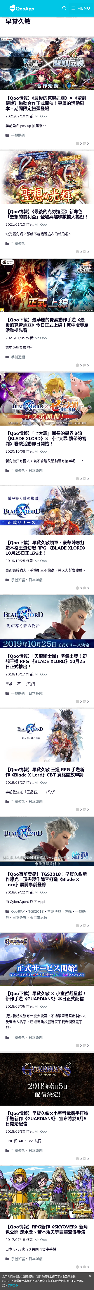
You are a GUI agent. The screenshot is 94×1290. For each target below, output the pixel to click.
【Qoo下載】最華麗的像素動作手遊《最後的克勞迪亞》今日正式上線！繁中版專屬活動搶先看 (47, 325)
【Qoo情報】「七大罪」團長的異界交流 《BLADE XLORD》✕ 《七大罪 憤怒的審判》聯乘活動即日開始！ (46, 439)
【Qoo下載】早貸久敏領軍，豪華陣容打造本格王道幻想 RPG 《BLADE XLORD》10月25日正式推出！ (46, 548)
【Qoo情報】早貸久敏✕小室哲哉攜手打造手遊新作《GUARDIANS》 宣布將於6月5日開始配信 (46, 1119)
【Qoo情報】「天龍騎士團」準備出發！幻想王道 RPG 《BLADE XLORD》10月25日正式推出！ (46, 661)
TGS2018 (36, 911)
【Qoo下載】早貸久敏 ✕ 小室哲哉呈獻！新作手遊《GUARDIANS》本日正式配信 (46, 996)
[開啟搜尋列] (64, 8)
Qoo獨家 (18, 911)
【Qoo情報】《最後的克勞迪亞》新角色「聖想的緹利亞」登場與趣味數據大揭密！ (47, 214)
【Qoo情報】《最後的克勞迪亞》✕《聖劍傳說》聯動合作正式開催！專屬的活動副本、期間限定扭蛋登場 (45, 103)
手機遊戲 (18, 135)
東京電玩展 (38, 917)
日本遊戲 (36, 470)
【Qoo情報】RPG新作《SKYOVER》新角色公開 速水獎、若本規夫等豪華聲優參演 (46, 1229)
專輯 (68, 911)
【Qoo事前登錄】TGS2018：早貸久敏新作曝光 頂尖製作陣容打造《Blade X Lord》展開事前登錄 (46, 879)
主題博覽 (54, 911)
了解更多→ (14, 1285)
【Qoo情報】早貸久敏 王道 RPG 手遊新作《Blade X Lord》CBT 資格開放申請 (44, 772)
